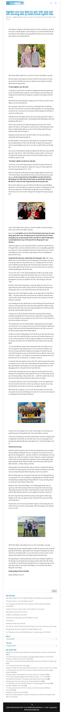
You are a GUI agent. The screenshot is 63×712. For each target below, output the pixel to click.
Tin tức (54, 17)
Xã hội (7, 19)
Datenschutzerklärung (31, 710)
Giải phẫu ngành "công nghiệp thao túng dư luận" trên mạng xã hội (26, 674)
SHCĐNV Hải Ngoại (47, 17)
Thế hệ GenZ (10, 620)
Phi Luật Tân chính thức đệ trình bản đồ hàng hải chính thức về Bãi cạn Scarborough (31, 626)
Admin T (10, 17)
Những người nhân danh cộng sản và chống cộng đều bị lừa (24, 629)
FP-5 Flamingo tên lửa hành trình (16, 665)
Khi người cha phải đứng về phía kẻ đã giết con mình (22, 618)
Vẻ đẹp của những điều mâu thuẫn (16, 615)
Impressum (53, 707)
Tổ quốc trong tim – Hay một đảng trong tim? (19, 601)
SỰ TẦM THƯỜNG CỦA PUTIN (15, 686)
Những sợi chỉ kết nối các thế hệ (15, 623)
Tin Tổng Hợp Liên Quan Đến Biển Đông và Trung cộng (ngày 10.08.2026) (28, 632)
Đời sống (24, 17)
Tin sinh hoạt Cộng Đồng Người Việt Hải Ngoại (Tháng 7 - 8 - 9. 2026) (26, 677)
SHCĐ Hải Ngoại (37, 17)
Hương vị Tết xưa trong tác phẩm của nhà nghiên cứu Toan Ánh (25, 609)
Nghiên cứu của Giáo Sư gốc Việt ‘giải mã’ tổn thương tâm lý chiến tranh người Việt (31, 652)
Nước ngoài (30, 17)
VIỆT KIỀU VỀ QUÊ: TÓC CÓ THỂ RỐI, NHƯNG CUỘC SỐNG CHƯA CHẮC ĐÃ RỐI (29, 598)
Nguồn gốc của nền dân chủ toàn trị (17, 612)
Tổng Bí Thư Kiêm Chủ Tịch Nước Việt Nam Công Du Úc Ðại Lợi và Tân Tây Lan (30, 668)
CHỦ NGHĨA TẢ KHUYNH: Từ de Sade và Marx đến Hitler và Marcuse (26, 679)
